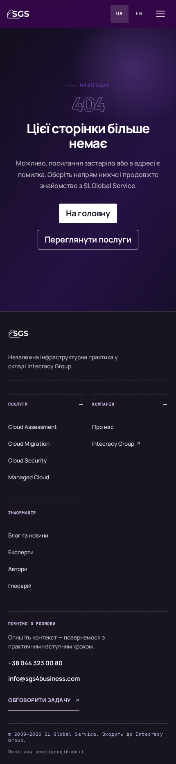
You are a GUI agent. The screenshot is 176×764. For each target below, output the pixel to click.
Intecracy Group (113, 443)
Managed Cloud (28, 477)
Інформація (22, 512)
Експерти (21, 552)
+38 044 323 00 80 (35, 663)
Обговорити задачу (39, 700)
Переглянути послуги (88, 239)
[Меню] (160, 14)
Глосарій (20, 585)
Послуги (18, 404)
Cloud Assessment (32, 427)
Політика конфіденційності (46, 752)
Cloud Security (27, 460)
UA (119, 13)
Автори (17, 569)
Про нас (103, 427)
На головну (88, 213)
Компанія (103, 404)
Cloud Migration (29, 443)
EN (139, 13)
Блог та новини (28, 535)
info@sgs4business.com (44, 678)
